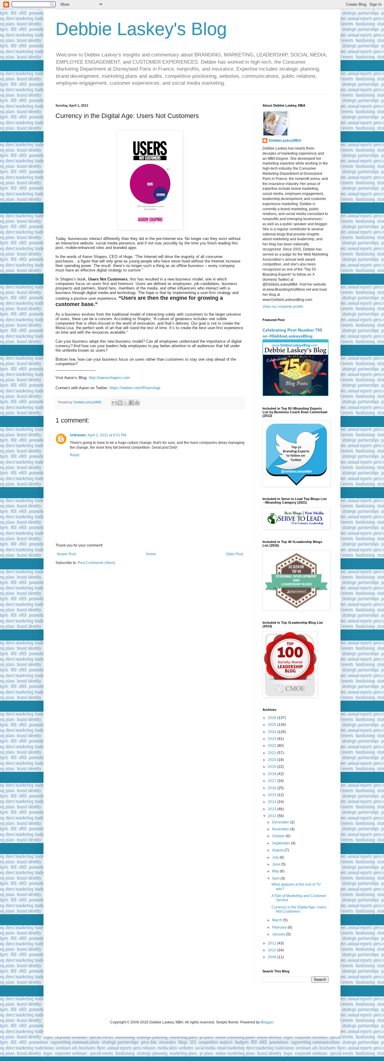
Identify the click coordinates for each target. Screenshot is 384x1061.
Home (151, 554)
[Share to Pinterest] (137, 403)
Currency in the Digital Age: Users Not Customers (299, 909)
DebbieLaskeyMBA (285, 140)
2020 (272, 760)
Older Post (234, 554)
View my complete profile (282, 307)
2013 (272, 809)
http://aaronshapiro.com (109, 377)
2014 (272, 802)
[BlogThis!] (120, 403)
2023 (272, 739)
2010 (272, 950)
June (276, 864)
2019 (272, 767)
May (276, 871)
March (277, 920)
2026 (272, 718)
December (281, 822)
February (280, 927)
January (279, 934)
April (276, 878)
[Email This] (114, 403)
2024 (272, 732)
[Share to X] (126, 403)
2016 (272, 788)
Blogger (267, 1022)
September (281, 843)
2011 (272, 943)
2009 (272, 957)
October (279, 836)
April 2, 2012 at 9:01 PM (107, 435)
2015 (272, 795)
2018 (272, 774)
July (276, 857)
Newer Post (66, 554)
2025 (272, 725)
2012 (272, 816)
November (281, 829)
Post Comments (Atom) (96, 563)
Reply (75, 455)
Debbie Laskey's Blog (141, 29)
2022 (272, 746)
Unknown (78, 435)
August (278, 850)
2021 (272, 753)
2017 (272, 781)
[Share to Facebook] (131, 403)
